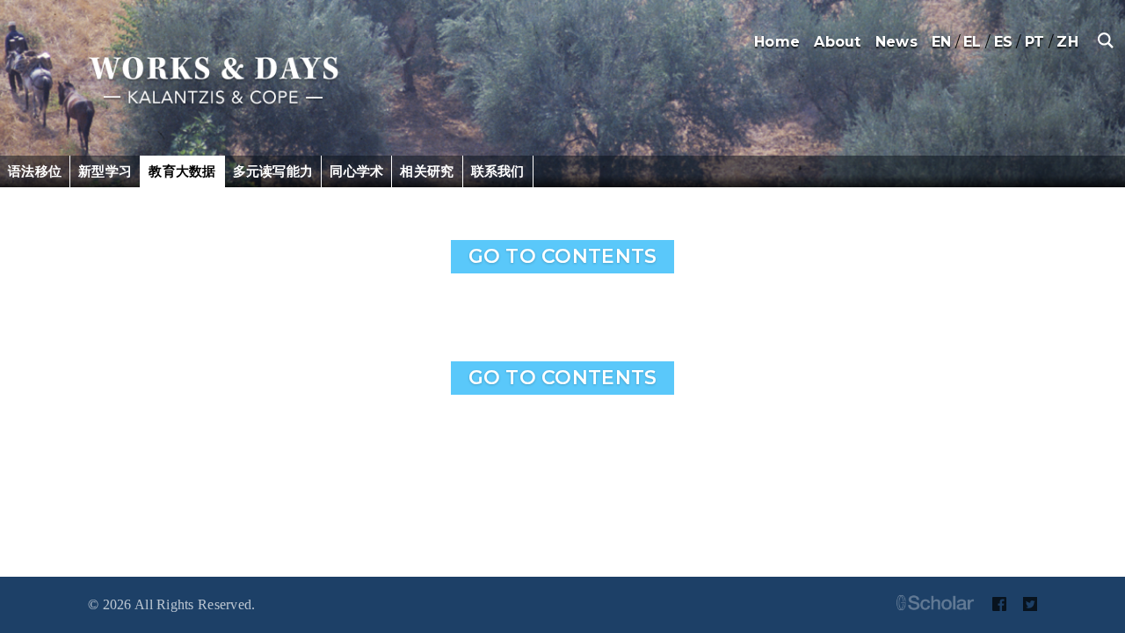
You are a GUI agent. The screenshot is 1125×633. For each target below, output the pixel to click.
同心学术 (356, 171)
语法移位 (35, 171)
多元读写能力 (273, 171)
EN (942, 41)
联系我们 (498, 171)
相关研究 (427, 171)
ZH (1067, 41)
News (896, 41)
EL (972, 41)
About (837, 41)
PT (1035, 41)
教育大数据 (182, 171)
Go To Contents (562, 256)
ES (1003, 41)
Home (777, 41)
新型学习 (105, 171)
